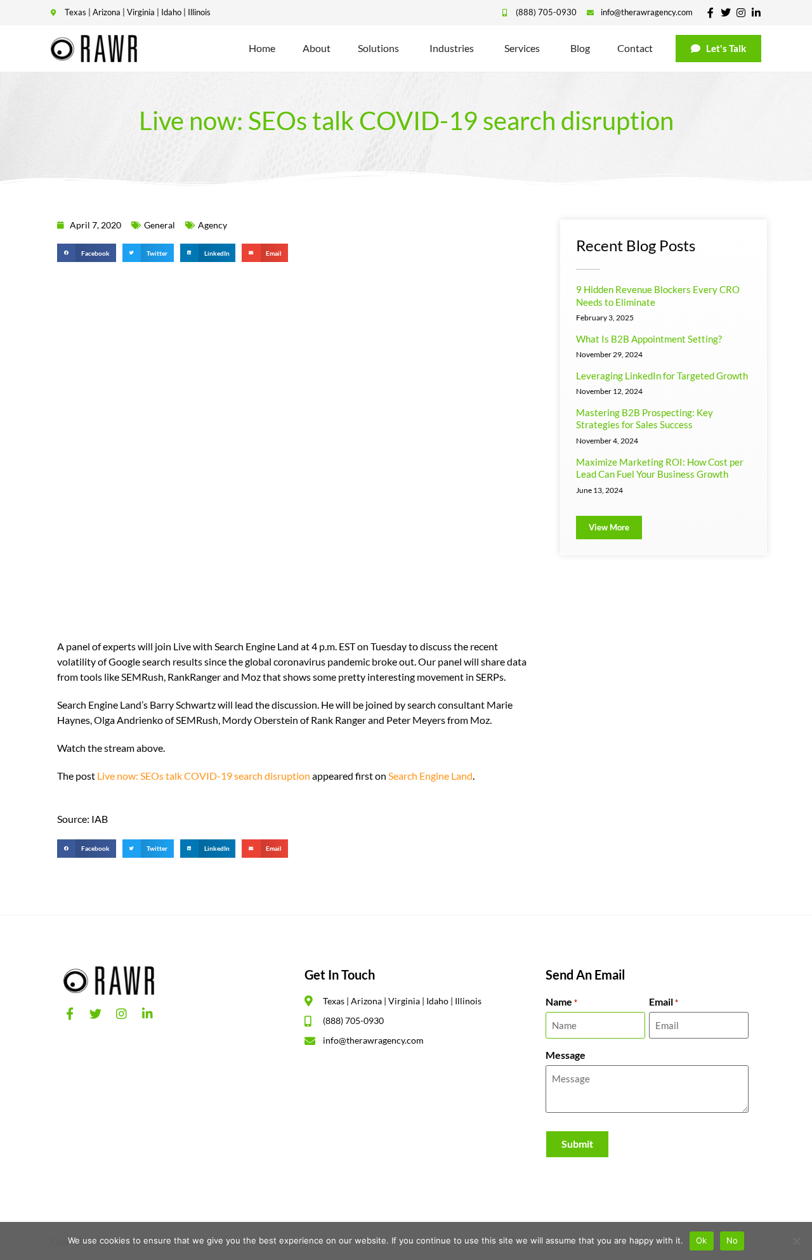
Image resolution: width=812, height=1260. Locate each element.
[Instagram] (741, 13)
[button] (86, 253)
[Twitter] (726, 13)
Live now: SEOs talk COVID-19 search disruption (203, 776)
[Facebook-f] (710, 13)
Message (566, 1055)
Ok (701, 1240)
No (732, 1240)
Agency (212, 225)
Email (663, 1002)
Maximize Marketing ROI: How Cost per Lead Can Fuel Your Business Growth (659, 468)
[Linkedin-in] (756, 13)
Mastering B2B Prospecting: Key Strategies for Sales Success (644, 419)
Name (561, 1002)
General (159, 225)
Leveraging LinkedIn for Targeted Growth (662, 375)
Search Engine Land (430, 776)
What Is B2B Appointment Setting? (649, 339)
